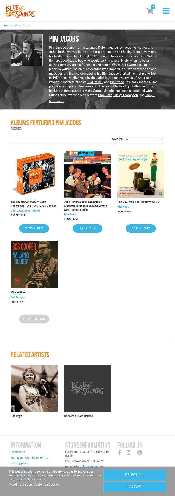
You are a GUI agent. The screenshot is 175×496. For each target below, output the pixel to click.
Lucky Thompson (125, 95)
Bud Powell (95, 82)
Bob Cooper (18, 297)
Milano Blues (18, 292)
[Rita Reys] (34, 388)
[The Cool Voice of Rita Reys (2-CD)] (140, 174)
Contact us (18, 452)
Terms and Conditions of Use (29, 457)
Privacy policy (20, 463)
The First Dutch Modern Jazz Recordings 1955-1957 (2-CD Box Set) (34, 203)
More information (20, 484)
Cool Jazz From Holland (25, 210)
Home (8, 25)
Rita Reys (70, 214)
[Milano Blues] (34, 264)
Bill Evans (117, 82)
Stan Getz (105, 95)
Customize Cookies (46, 484)
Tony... (150, 95)
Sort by (117, 139)
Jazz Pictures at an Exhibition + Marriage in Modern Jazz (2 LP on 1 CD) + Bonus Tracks (85, 205)
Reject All (134, 475)
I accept (135, 486)
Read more (56, 101)
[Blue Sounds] (20, 11)
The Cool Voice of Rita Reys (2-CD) (138, 201)
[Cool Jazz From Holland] (87, 388)
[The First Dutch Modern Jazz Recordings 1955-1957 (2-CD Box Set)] (34, 174)
